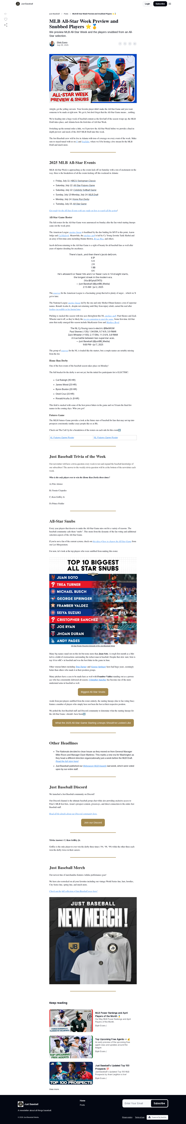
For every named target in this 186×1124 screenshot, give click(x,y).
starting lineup (75, 232)
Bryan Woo (99, 238)
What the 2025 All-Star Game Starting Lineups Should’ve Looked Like (93, 723)
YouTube (85, 141)
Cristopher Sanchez (97, 679)
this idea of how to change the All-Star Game (112, 541)
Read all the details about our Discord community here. (73, 813)
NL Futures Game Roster (106, 437)
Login (147, 4)
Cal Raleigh (64, 235)
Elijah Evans (62, 42)
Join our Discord (93, 822)
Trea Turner (81, 666)
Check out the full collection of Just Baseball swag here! (73, 891)
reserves (56, 292)
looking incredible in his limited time (65, 309)
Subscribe (160, 4)
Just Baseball (54, 14)
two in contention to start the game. (98, 319)
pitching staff (89, 235)
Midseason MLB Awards (94, 766)
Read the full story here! (67, 761)
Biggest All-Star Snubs (93, 692)
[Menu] (169, 3)
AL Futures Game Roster (62, 437)
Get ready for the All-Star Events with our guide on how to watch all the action (83, 210)
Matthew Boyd (112, 322)
